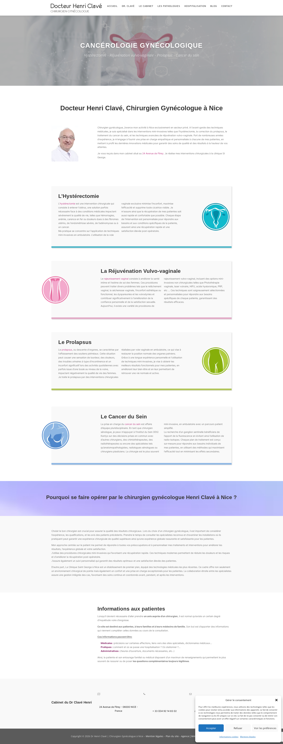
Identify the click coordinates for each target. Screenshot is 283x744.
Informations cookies (228, 736)
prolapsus (67, 349)
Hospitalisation (195, 6)
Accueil (112, 6)
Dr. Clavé (128, 6)
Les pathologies (169, 6)
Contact (226, 6)
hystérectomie (67, 203)
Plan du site (172, 736)
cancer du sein (133, 424)
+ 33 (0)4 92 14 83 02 (164, 711)
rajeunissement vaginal (116, 278)
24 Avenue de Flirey (152, 153)
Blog (213, 6)
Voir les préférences (265, 728)
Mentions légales (248, 736)
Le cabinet (146, 6)
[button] (276, 700)
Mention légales (154, 736)
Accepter (211, 728)
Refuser (238, 728)
